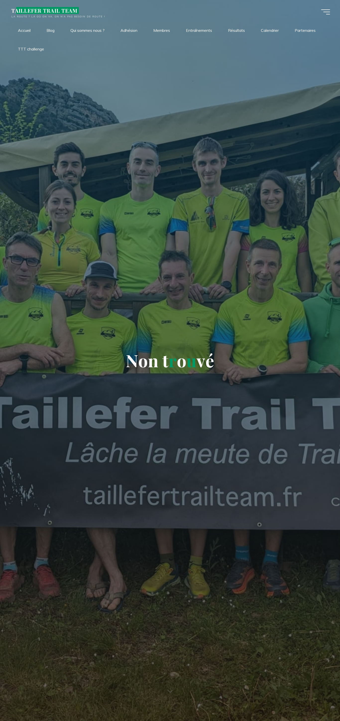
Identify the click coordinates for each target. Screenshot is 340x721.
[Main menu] (325, 11)
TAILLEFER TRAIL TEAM (44, 10)
